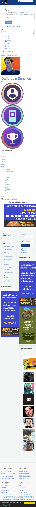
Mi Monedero (23, 476)
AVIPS (3, 488)
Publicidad (4, 492)
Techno (7, 187)
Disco (6, 181)
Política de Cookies (7, 474)
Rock (6, 179)
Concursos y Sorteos (7, 276)
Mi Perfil (22, 471)
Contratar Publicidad (6, 263)
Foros (21, 485)
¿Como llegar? (8, 281)
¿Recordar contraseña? (24, 251)
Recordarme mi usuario (15, 25)
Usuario (5, 82)
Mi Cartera (23, 478)
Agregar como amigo (7, 150)
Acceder (8, 23)
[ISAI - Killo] (29, 388)
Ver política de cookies (6, 505)
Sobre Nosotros (6, 476)
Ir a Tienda (4, 485)
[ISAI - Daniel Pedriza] (29, 445)
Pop (6, 182)
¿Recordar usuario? (26, 249)
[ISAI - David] (29, 400)
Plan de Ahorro (8, 249)
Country (7, 177)
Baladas (7, 194)
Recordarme (10, 20)
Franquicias (5, 490)
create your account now (21, 12)
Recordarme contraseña (15, 26)
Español (22, 1)
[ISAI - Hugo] (29, 411)
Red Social (23, 492)
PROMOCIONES (8, 272)
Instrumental (8, 186)
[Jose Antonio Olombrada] (10, 313)
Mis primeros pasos (9, 246)
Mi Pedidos (23, 474)
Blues (6, 192)
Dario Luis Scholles (16, 78)
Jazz (6, 191)
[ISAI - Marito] (29, 377)
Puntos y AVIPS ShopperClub (8, 268)
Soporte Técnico (6, 478)
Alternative (7, 189)
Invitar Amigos (7, 259)
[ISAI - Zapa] (29, 423)
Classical (7, 184)
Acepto (29, 503)
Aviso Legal (7, 253)
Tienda (21, 490)
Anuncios (22, 488)
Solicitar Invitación (8, 256)
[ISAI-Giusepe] (29, 434)
